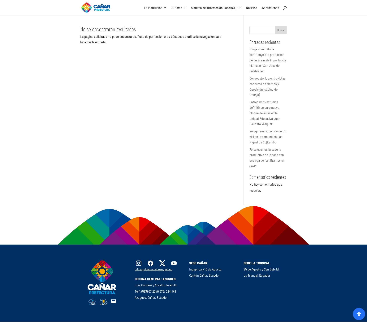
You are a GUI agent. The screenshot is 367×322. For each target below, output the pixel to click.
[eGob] (92, 304)
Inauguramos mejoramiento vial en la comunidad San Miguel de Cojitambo (267, 136)
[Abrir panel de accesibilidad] (359, 314)
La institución (153, 8)
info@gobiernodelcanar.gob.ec (153, 269)
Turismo (176, 8)
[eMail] (113, 303)
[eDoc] (104, 304)
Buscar (281, 30)
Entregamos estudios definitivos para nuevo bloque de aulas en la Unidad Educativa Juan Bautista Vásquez (264, 113)
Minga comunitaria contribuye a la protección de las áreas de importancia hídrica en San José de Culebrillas (267, 60)
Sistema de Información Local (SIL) (214, 8)
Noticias (251, 8)
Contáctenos (270, 8)
